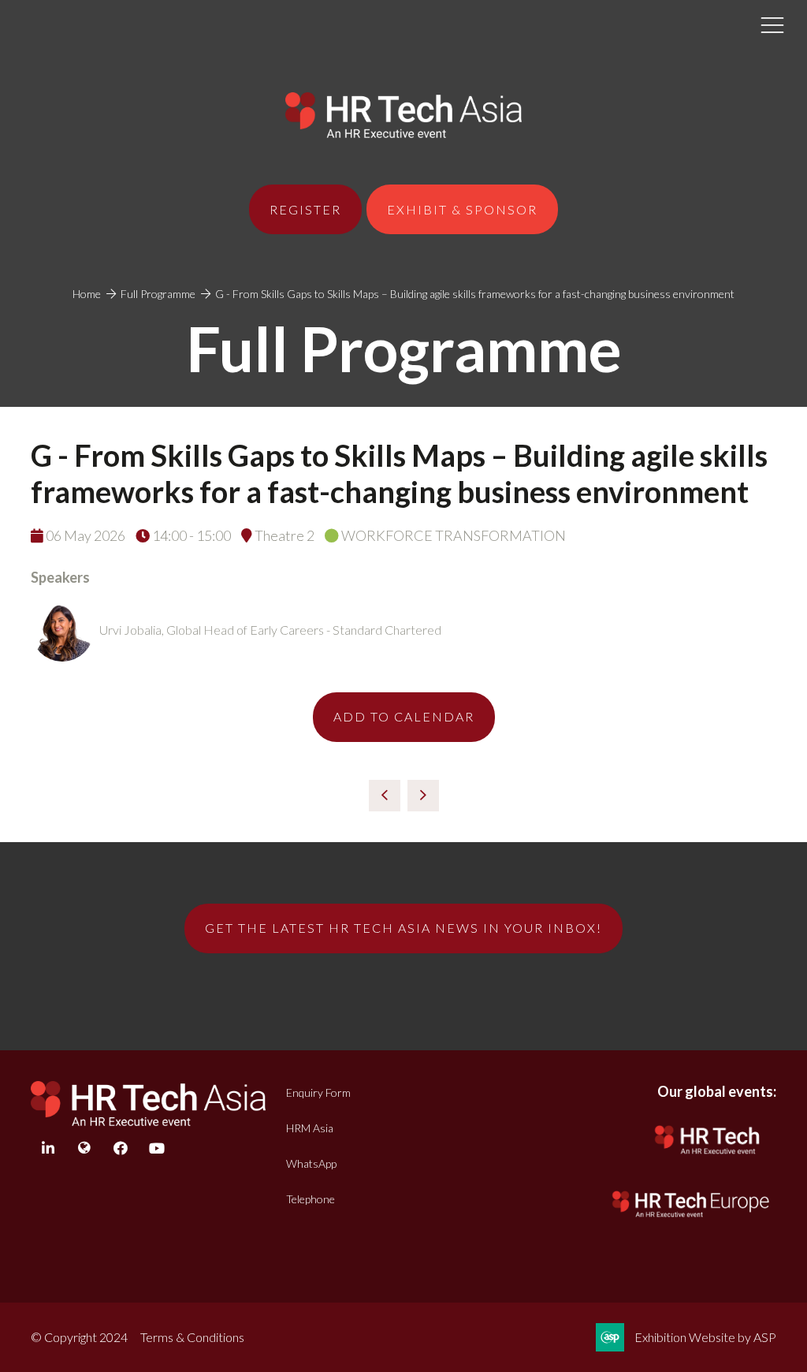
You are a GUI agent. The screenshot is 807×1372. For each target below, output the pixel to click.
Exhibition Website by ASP (705, 1336)
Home (87, 293)
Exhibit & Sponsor (462, 209)
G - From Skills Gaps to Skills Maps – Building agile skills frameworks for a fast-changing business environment (474, 293)
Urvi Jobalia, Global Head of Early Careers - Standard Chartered (270, 629)
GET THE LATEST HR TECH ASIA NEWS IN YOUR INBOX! (403, 927)
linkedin (48, 1148)
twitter (84, 1148)
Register (305, 209)
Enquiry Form (318, 1092)
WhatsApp (311, 1163)
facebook (120, 1148)
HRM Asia (309, 1128)
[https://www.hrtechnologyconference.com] (708, 1157)
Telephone (310, 1199)
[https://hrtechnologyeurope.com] (691, 1219)
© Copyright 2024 (79, 1336)
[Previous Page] (384, 795)
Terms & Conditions (192, 1336)
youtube (156, 1148)
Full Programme (158, 293)
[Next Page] (423, 795)
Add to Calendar (403, 716)
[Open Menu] (772, 24)
